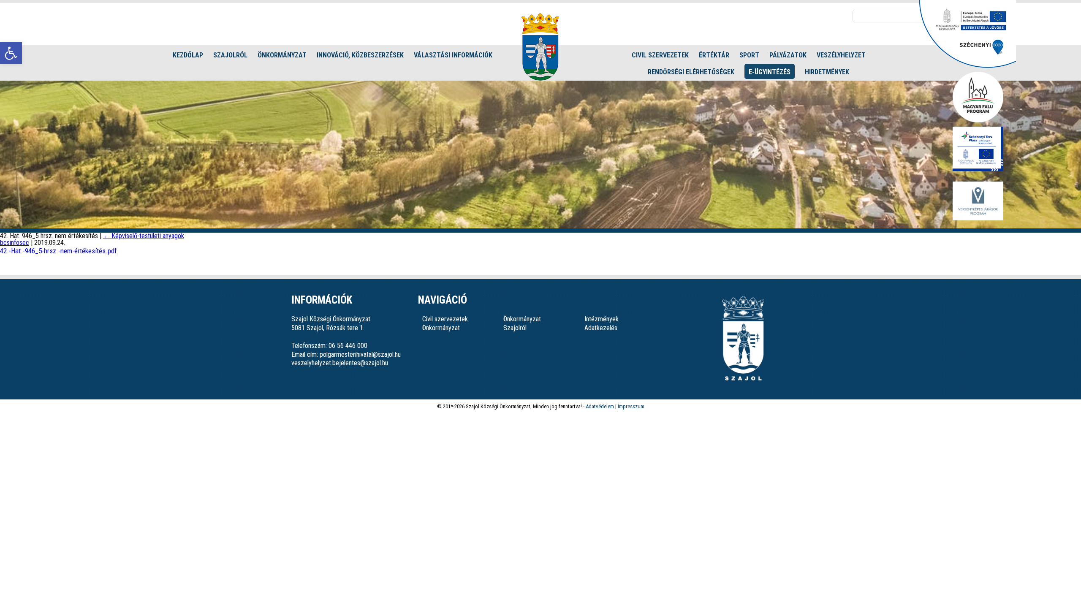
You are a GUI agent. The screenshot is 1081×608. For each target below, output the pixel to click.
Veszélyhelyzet (841, 55)
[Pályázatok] (967, 66)
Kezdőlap (188, 55)
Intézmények (601, 319)
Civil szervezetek (660, 55)
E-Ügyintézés (769, 72)
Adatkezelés (600, 328)
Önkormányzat (282, 55)
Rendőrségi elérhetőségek (691, 72)
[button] (11, 53)
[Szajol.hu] (540, 47)
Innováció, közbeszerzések (360, 55)
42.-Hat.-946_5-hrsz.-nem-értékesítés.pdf (58, 251)
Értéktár (714, 55)
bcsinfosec (14, 243)
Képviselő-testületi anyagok (143, 236)
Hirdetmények (827, 72)
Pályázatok (788, 55)
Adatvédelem (600, 406)
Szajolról (230, 55)
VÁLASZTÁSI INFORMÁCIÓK (453, 55)
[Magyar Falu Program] (978, 98)
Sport (749, 55)
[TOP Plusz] (978, 149)
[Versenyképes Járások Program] (978, 202)
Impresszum (631, 406)
